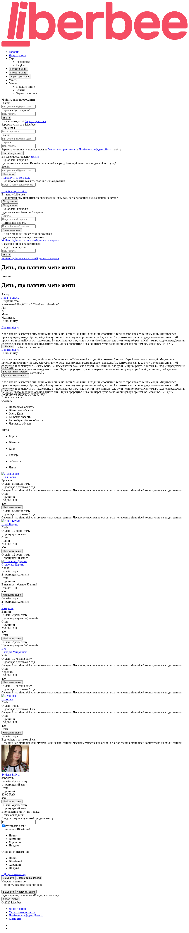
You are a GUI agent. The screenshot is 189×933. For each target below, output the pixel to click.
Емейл (5, 102)
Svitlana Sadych (10, 774)
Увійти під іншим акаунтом (18, 240)
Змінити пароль (11, 230)
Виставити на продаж (29, 878)
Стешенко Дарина (12, 564)
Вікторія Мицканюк (14, 652)
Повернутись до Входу (15, 177)
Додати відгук (10, 327)
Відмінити (8, 878)
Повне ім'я (8, 127)
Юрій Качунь (9, 524)
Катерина (7, 608)
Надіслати (8, 174)
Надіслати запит (12, 507)
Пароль (6, 110)
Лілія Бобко (8, 477)
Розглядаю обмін (15, 825)
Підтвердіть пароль (13, 222)
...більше (8, 346)
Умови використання (61, 149)
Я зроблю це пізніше (14, 191)
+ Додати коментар (13, 874)
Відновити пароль (47, 240)
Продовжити (10, 201)
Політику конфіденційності (96, 149)
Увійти (6, 117)
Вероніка (7, 699)
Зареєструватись (35, 121)
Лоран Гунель (10, 297)
